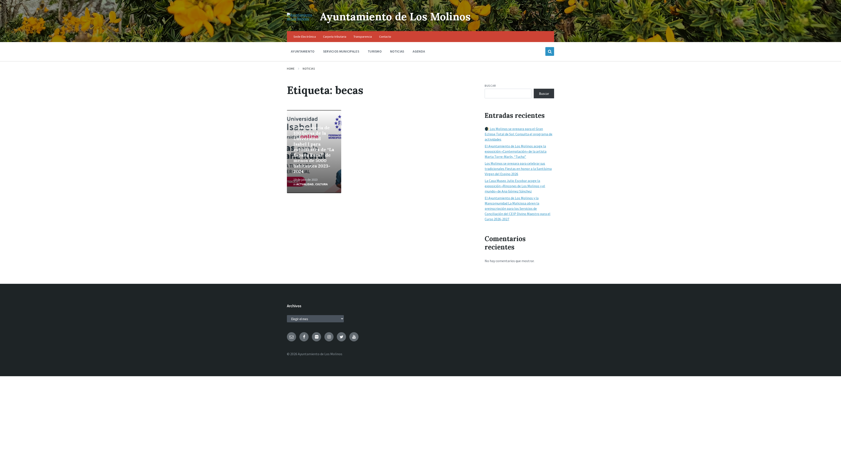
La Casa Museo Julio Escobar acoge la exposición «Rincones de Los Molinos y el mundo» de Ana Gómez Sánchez (515, 185)
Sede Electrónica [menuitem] (304, 37)
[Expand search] (549, 51)
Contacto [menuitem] (385, 37)
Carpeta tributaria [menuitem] (334, 37)
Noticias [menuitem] (397, 51)
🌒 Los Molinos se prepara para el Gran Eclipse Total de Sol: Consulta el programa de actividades (518, 134)
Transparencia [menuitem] (362, 37)
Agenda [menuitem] (419, 51)
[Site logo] (300, 18)
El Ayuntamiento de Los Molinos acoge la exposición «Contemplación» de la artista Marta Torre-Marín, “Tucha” (515, 151)
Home (291, 69)
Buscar (490, 86)
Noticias (309, 69)
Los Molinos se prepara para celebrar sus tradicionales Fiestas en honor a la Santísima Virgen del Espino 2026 (518, 168)
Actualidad (305, 184)
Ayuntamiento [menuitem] (302, 51)
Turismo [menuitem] (375, 51)
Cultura (321, 184)
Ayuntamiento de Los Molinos (395, 16)
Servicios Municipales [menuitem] (341, 51)
